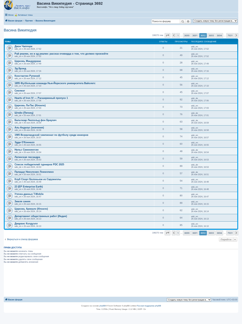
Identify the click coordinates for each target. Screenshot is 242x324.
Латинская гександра (27, 157)
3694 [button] (219, 35)
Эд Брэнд (20, 68)
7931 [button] (230, 35)
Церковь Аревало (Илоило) (31, 208)
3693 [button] (211, 35)
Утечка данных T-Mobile (29, 194)
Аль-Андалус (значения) (29, 127)
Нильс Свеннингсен (27, 149)
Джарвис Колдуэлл (26, 223)
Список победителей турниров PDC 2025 (39, 164)
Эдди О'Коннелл (24, 142)
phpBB (102, 306)
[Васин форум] (20, 5)
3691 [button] (195, 35)
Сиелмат (20, 90)
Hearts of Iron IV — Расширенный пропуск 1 (41, 98)
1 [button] (178, 35)
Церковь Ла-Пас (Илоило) (30, 105)
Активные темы (25, 15)
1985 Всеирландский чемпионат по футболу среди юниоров (51, 135)
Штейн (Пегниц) (24, 112)
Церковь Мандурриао (28, 61)
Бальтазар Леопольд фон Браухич (36, 120)
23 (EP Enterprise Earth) (29, 186)
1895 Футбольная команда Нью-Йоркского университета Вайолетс (55, 83)
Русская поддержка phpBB (149, 306)
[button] (167, 35)
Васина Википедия (20, 30)
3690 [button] (186, 35)
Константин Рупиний (27, 75)
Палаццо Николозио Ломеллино (34, 171)
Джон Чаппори (23, 46)
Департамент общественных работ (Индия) (41, 216)
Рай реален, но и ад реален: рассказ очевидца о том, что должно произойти (61, 53)
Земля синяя (22, 201)
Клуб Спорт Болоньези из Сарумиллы (38, 179)
